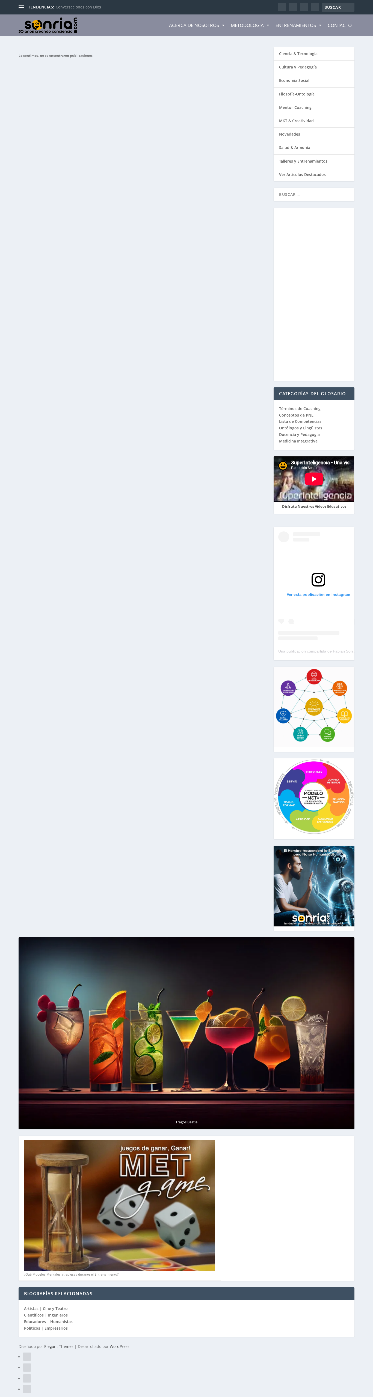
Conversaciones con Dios (78, 7)
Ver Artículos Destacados (302, 174)
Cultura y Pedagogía (298, 67)
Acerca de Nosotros (194, 25)
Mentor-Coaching (295, 107)
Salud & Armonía (294, 147)
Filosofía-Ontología (297, 94)
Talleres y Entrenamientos (303, 161)
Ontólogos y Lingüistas (300, 427)
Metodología (247, 25)
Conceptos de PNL (296, 415)
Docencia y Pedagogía (299, 434)
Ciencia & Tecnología (298, 53)
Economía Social (294, 80)
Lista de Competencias (300, 421)
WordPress (119, 1346)
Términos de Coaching (300, 408)
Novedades (289, 134)
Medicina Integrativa (298, 441)
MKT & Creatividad (296, 120)
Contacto (340, 25)
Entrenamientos (296, 25)
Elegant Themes (58, 1346)
